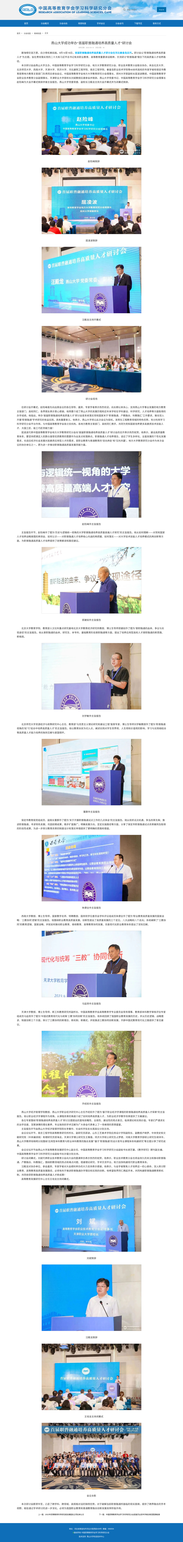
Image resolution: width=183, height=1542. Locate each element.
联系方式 (157, 23)
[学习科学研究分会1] (66, 9)
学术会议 (101, 23)
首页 (26, 23)
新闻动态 (37, 33)
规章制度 (82, 23)
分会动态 (63, 23)
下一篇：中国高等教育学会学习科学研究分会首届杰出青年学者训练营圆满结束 (129, 1514)
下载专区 (138, 23)
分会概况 (45, 23)
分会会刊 (119, 23)
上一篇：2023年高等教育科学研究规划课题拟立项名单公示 (61, 1514)
